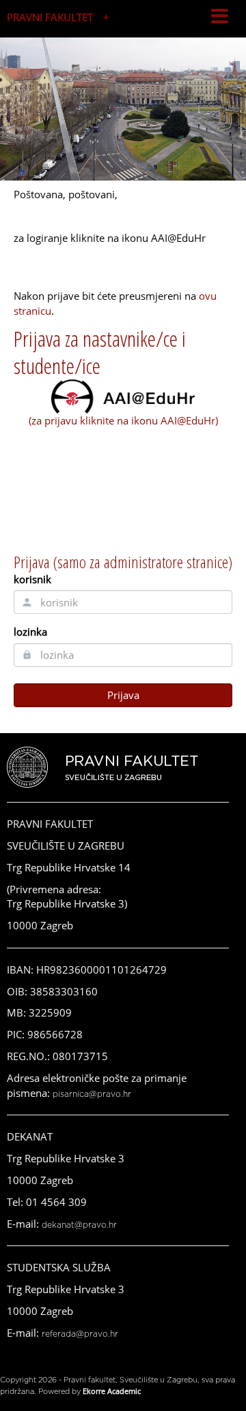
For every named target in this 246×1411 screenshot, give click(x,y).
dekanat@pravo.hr (79, 1225)
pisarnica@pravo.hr (92, 1094)
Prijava (123, 695)
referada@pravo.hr (80, 1334)
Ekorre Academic (112, 1391)
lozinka (30, 631)
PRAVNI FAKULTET (50, 17)
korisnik (32, 579)
